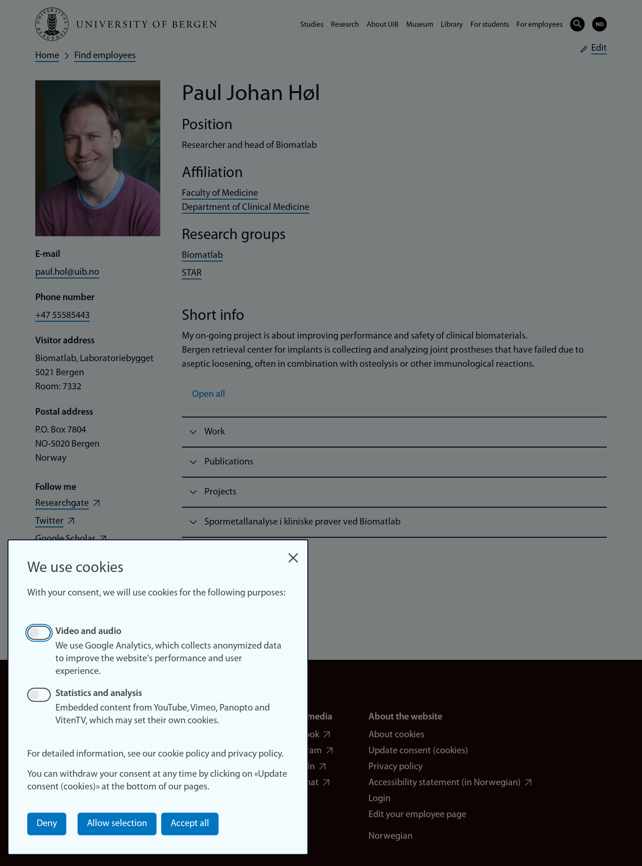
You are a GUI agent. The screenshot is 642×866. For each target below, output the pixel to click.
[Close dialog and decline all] (293, 553)
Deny (47, 823)
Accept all (190, 823)
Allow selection (117, 823)
